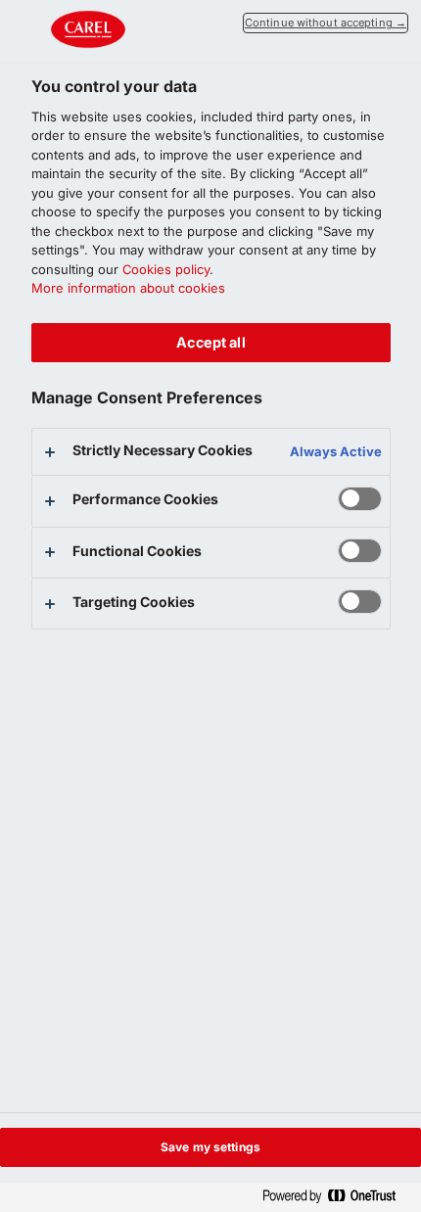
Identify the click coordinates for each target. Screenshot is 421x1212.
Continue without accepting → (325, 22)
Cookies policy (166, 269)
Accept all (210, 342)
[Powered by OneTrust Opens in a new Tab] (336, 1197)
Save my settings (210, 1147)
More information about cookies (128, 288)
